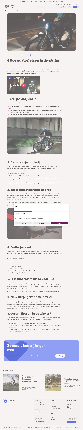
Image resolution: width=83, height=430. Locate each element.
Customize (41, 223)
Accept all (59, 223)
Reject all (24, 223)
